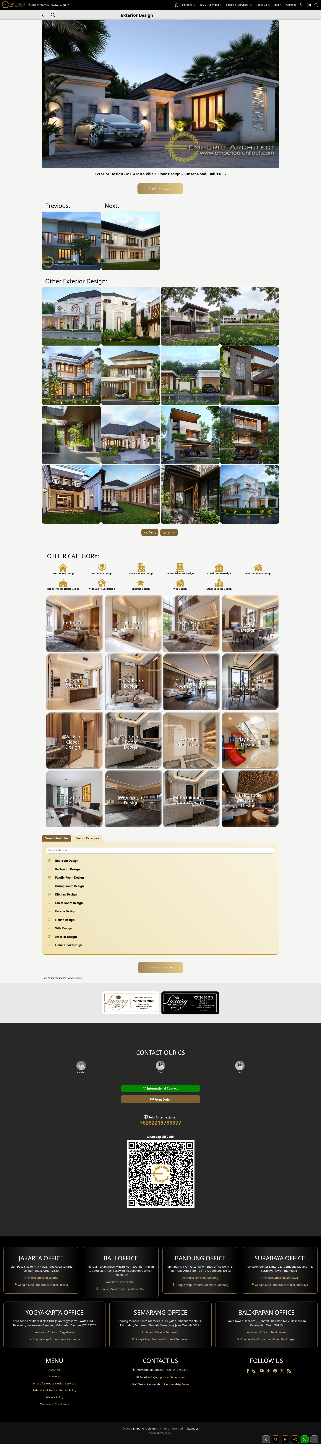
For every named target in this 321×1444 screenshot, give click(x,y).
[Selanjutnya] (314, 1439)
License (77, 978)
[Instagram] (254, 1371)
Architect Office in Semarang (160, 1332)
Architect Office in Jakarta (41, 1277)
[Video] (285, 1439)
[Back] (45, 15)
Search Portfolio (56, 838)
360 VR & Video (210, 4)
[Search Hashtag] (53, 15)
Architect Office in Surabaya (280, 1277)
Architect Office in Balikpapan (266, 1332)
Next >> (169, 532)
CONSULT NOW (160, 967)
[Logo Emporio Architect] (13, 5)
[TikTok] (269, 1371)
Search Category (87, 838)
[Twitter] (282, 1372)
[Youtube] (262, 1371)
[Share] (295, 1439)
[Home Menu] (176, 5)
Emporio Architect (144, 1428)
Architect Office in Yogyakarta (54, 1332)
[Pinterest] (275, 1371)
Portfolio (187, 4)
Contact (291, 4)
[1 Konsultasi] (305, 1439)
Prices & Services (237, 4)
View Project (160, 188)
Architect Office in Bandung (200, 1277)
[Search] (316, 5)
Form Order (160, 1099)
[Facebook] (248, 1371)
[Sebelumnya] (266, 1439)
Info (277, 4)
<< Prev (150, 532)
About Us (262, 4)
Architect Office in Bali (120, 1282)
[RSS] (289, 1371)
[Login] (301, 5)
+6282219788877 (60, 4)
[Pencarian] (276, 1439)
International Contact (162, 1088)
